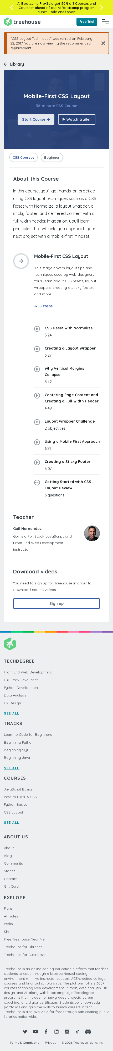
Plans (8, 908)
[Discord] (88, 1031)
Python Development (21, 687)
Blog (8, 856)
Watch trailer (78, 119)
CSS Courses (23, 157)
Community (13, 863)
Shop (8, 932)
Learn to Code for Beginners (28, 734)
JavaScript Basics (18, 789)
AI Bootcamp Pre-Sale (35, 3)
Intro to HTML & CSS (20, 797)
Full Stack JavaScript (21, 680)
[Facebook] (46, 1031)
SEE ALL (11, 713)
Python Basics (15, 804)
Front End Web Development (28, 672)
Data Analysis (15, 695)
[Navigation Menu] (105, 22)
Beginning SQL (16, 750)
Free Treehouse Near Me (24, 939)
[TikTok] (77, 1031)
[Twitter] (25, 1031)
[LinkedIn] (56, 1031)
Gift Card (11, 886)
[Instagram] (67, 1031)
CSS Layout (13, 812)
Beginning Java (17, 757)
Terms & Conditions (24, 1042)
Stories (9, 871)
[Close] (101, 43)
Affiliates (11, 916)
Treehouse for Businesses (25, 955)
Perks (8, 924)
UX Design (12, 703)
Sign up (56, 603)
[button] (11, 7)
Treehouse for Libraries (23, 947)
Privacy (50, 1042)
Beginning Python (19, 742)
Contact (10, 879)
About (9, 848)
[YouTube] (35, 1031)
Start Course (33, 119)
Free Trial (87, 22)
